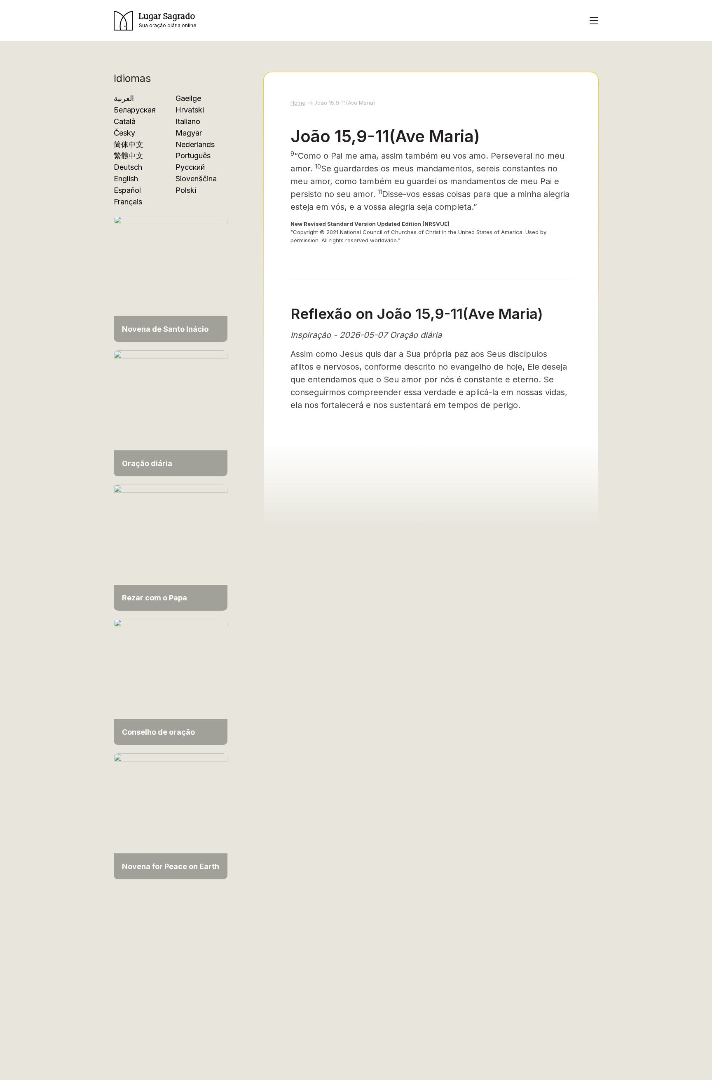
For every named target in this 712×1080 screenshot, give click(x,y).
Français (128, 201)
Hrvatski (190, 109)
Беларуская (135, 109)
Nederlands (195, 144)
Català (125, 121)
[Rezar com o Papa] (170, 547)
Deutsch (128, 167)
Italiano (188, 121)
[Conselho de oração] (170, 681)
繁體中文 (128, 155)
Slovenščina (196, 178)
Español (127, 190)
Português (193, 155)
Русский (190, 167)
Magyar (189, 133)
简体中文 (128, 144)
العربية (124, 98)
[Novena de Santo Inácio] (170, 278)
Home (297, 102)
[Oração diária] (170, 412)
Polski (186, 190)
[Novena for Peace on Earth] (170, 815)
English (126, 178)
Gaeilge (188, 98)
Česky (124, 133)
